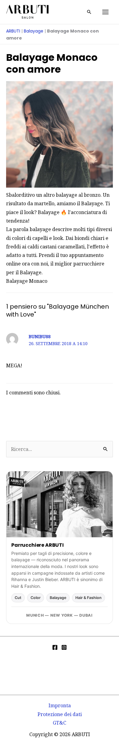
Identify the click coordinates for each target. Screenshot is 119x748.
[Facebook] (55, 647)
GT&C (59, 722)
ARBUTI (13, 31)
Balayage (33, 31)
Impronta (60, 705)
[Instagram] (64, 647)
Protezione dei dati (60, 714)
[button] (89, 12)
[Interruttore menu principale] (105, 12)
